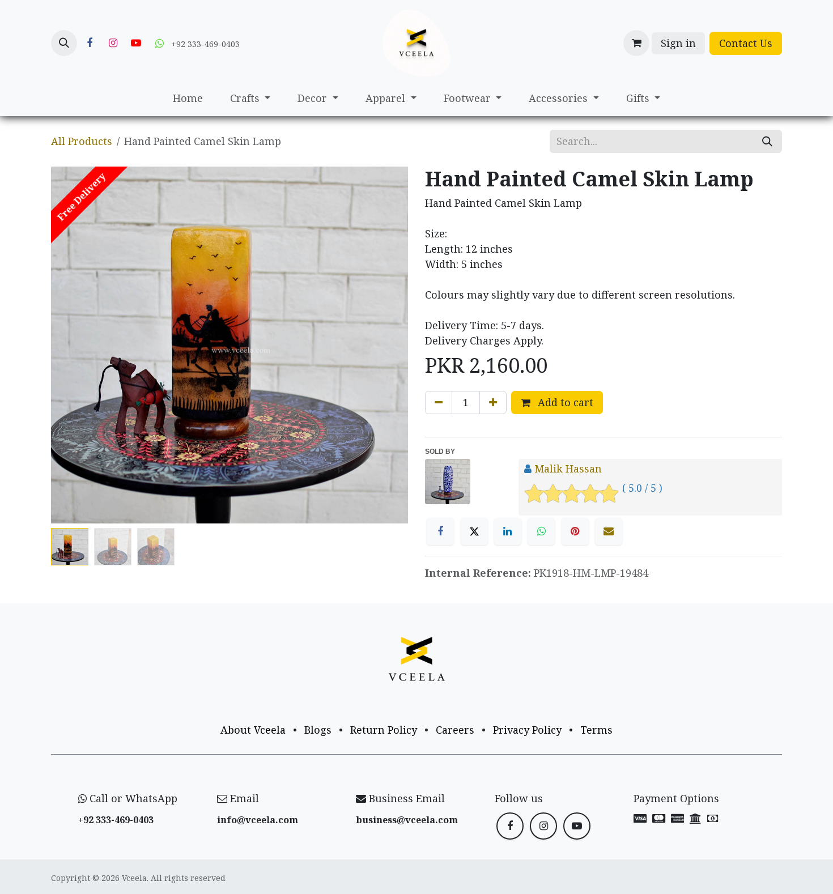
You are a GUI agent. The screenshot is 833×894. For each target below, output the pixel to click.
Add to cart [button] (564, 402)
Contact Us (745, 43)
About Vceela (253, 730)
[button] (64, 43)
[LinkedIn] (507, 531)
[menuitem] (187, 98)
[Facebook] (89, 43)
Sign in (678, 43)
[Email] (608, 531)
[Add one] (493, 402)
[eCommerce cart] (636, 43)
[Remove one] (438, 402)
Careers (455, 730)
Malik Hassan (568, 468)
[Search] (767, 141)
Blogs (318, 730)
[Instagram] (113, 43)
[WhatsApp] (541, 531)
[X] (474, 531)
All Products (81, 141)
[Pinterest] (575, 531)
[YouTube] (136, 43)
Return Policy (383, 730)
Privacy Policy (527, 730)
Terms (596, 730)
